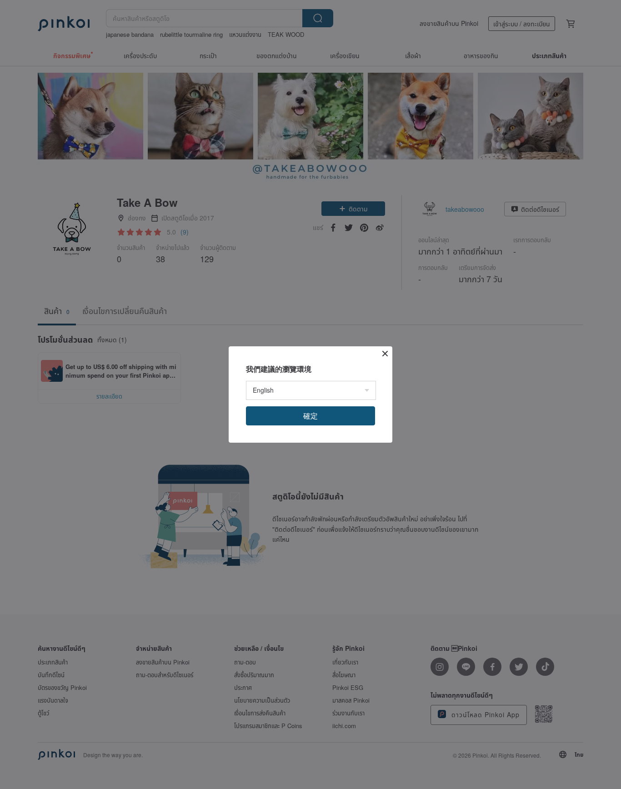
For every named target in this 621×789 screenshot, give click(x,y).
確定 (310, 415)
